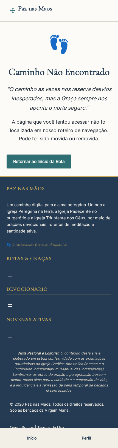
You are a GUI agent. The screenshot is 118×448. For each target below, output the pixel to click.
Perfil (86, 438)
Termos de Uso (50, 427)
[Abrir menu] (10, 275)
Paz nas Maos (35, 8)
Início (31, 438)
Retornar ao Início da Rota (39, 161)
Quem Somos (22, 427)
